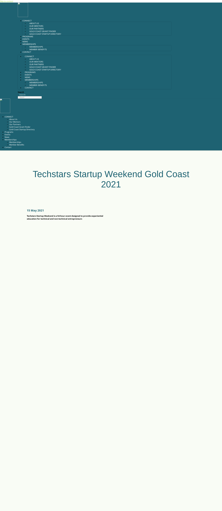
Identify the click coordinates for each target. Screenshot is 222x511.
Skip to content (6, 1)
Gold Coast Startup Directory (45, 34)
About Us (13, 119)
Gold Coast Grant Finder (19, 127)
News (25, 41)
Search (21, 92)
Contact (26, 52)
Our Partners (15, 124)
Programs (27, 36)
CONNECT (9, 116)
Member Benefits (38, 49)
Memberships (11, 139)
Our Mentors (14, 122)
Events (25, 39)
